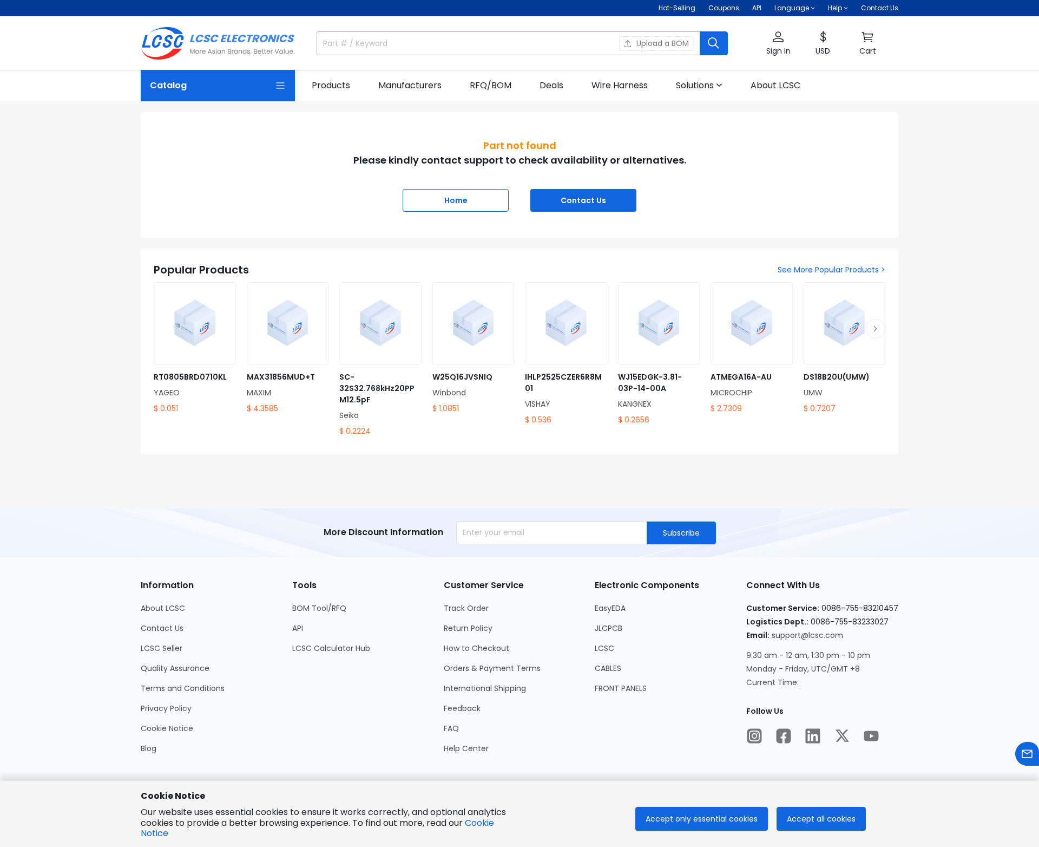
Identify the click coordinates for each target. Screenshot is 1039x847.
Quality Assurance (175, 668)
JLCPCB (608, 628)
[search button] (714, 43)
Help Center (466, 748)
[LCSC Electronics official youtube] (871, 736)
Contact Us (879, 7)
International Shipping (485, 688)
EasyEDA (610, 608)
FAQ (451, 728)
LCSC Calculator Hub (331, 648)
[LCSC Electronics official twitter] (842, 736)
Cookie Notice (167, 728)
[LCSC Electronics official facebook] (783, 736)
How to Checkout (476, 648)
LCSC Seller (161, 648)
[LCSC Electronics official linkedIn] (813, 736)
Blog (148, 748)
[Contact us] (1027, 754)
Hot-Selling (677, 7)
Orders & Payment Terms (492, 668)
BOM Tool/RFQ (319, 608)
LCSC (604, 648)
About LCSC (163, 608)
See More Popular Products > (831, 269)
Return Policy (468, 628)
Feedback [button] (462, 708)
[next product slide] (875, 328)
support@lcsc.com (807, 635)
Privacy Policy (166, 708)
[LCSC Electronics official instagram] (754, 736)
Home (456, 200)
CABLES (608, 668)
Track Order (466, 608)
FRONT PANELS (621, 688)
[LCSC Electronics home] (218, 43)
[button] (778, 43)
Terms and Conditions (183, 688)
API (756, 7)
